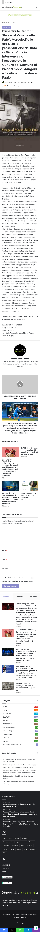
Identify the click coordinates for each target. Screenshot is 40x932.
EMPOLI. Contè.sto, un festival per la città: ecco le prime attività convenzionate (29, 451)
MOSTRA (29, 845)
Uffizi (4, 853)
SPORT (5, 720)
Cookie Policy (8, 883)
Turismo (32, 849)
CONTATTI (5, 868)
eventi (24, 842)
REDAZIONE (6, 865)
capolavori (25, 838)
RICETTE (6, 738)
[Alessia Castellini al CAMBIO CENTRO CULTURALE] (29, 486)
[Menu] (3, 8)
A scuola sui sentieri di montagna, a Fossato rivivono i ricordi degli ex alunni (25, 686)
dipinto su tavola (8, 842)
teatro (25, 849)
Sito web (5, 569)
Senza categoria (8, 731)
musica (5, 849)
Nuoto (12, 849)
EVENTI (5, 710)
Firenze (31, 842)
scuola (19, 849)
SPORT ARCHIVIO (9, 727)
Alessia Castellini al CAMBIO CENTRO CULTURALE (28, 495)
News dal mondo (9, 753)
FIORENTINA (7, 734)
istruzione (15, 845)
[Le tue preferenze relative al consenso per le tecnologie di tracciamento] (36, 928)
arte (10, 838)
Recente (6, 597)
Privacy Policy (8, 877)
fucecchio (6, 845)
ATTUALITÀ (7, 713)
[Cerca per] (37, 8)
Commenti (33, 597)
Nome (4, 550)
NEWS (5, 707)
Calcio (17, 838)
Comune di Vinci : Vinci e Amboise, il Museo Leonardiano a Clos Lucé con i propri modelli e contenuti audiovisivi (10, 498)
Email (4, 559)
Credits (23, 917)
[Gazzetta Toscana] (20, 14)
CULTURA (12, 22)
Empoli (18, 842)
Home (6, 22)
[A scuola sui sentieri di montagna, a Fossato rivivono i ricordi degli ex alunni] (8, 686)
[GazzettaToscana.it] (13, 7)
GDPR (4, 872)
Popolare (19, 597)
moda (22, 845)
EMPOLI (5, 741)
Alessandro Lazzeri (10, 82)
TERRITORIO (7, 724)
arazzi (5, 838)
